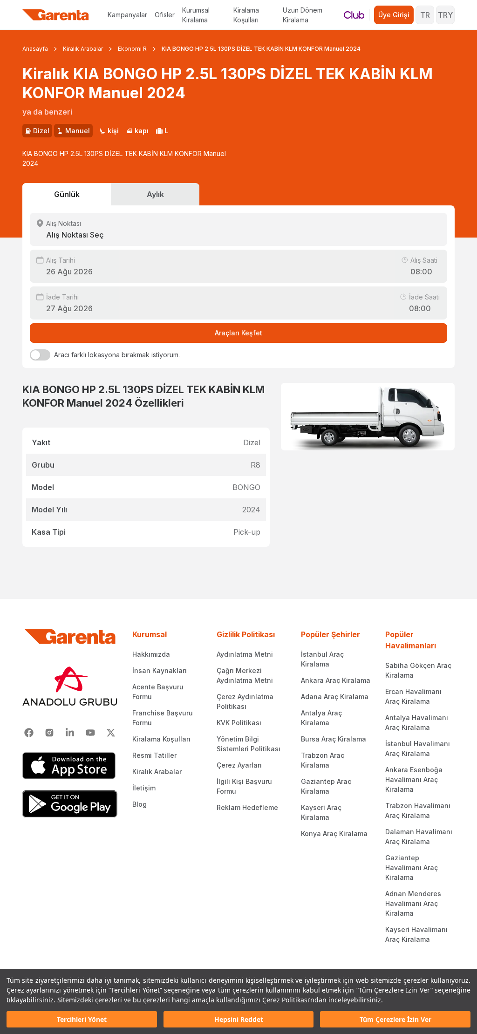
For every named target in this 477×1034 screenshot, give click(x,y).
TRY (445, 15)
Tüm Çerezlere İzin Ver (395, 1019)
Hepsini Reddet (238, 1019)
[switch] (40, 355)
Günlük (67, 194)
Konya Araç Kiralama (334, 833)
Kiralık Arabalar (83, 48)
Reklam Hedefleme (247, 807)
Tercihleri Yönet (82, 1019)
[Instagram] (49, 732)
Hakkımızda (151, 654)
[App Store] (69, 765)
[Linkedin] (70, 732)
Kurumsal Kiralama (196, 15)
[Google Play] (69, 803)
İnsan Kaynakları (159, 670)
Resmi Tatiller (154, 755)
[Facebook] (29, 732)
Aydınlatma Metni (245, 654)
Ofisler (165, 15)
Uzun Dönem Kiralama (302, 15)
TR (425, 15)
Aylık (155, 194)
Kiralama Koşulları (246, 15)
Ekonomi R (132, 48)
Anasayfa (35, 48)
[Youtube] (90, 732)
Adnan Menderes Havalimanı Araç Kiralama (413, 903)
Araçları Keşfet (238, 333)
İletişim (144, 788)
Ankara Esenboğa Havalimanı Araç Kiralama (414, 779)
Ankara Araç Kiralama (335, 680)
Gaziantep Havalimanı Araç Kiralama (411, 867)
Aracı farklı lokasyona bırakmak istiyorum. (117, 355)
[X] (111, 732)
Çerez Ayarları (239, 765)
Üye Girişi (393, 15)
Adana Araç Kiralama (334, 697)
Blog (139, 804)
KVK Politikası (239, 723)
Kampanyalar (127, 15)
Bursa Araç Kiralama (333, 739)
